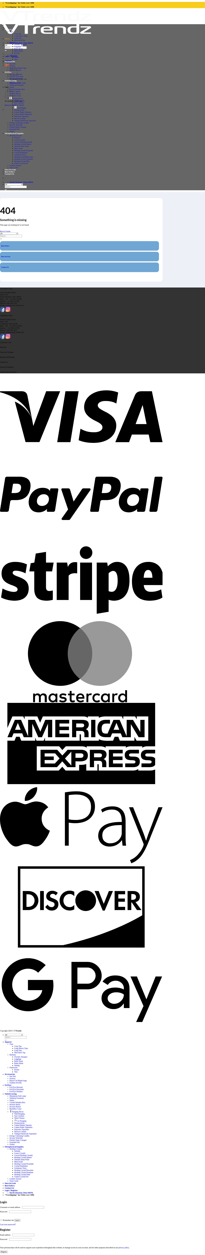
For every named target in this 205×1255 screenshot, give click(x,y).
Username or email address (11, 1207)
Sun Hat (12, 64)
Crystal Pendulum (20, 153)
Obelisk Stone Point (21, 146)
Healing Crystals (15, 136)
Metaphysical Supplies (14, 133)
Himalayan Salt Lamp (17, 83)
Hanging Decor (17, 98)
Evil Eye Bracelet (16, 1087)
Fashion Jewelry (15, 1083)
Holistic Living (10, 80)
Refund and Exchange (7, 357)
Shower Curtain (20, 118)
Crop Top (17, 34)
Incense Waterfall (15, 125)
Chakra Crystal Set (21, 163)
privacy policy (123, 1248)
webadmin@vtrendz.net (15, 305)
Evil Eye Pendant (15, 79)
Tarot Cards (13, 168)
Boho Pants (18, 49)
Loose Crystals (19, 140)
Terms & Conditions (7, 367)
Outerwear (13, 55)
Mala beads (18, 148)
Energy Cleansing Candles (19, 123)
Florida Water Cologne (17, 127)
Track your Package (6, 352)
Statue (11, 87)
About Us (3, 347)
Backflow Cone (15, 96)
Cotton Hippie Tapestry (22, 112)
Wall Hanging (19, 101)
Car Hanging (21, 108)
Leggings (17, 47)
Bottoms (12, 42)
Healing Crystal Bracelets (23, 157)
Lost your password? (8, 1224)
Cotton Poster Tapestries (23, 114)
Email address (6, 1235)
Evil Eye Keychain (16, 76)
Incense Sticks (14, 91)
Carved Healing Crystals (23, 142)
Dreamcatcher (19, 110)
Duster (16, 57)
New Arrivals (10, 169)
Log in (17, 1220)
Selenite (17, 138)
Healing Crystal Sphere (22, 144)
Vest (15, 59)
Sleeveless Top (19, 40)
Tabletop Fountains (16, 85)
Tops (11, 32)
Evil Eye (8, 72)
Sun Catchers (19, 103)
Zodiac (12, 131)
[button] (7, 38)
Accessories (10, 61)
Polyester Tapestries (21, 116)
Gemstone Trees (20, 155)
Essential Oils (14, 129)
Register (4, 1252)
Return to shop (10, 105)
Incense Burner (15, 94)
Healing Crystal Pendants (23, 159)
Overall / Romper (20, 44)
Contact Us (9, 174)
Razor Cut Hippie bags (18, 1081)
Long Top (17, 38)
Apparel (8, 29)
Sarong (16, 53)
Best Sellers (10, 172)
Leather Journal (15, 165)
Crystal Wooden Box (17, 89)
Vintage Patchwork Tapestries (25, 121)
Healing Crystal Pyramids (23, 150)
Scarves (12, 66)
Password (4, 1212)
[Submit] (6, 50)
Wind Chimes (19, 105)
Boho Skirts (18, 51)
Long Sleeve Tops (21, 36)
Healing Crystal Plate (22, 161)
